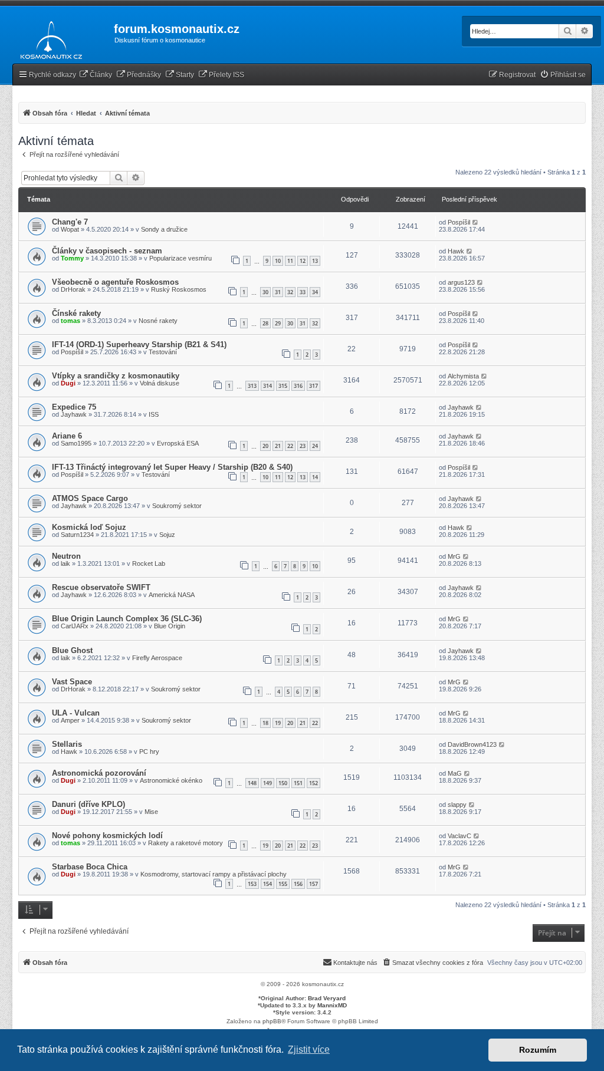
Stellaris (67, 744)
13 (315, 261)
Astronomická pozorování (99, 773)
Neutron (66, 556)
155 (282, 884)
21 (278, 446)
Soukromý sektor (177, 505)
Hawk (456, 251)
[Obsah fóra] (48, 38)
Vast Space (72, 681)
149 (267, 783)
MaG (455, 773)
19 (278, 723)
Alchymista (463, 376)
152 (313, 783)
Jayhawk (74, 414)
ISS (154, 414)
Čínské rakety (76, 313)
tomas (70, 320)
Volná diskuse (159, 383)
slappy (457, 804)
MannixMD (332, 1005)
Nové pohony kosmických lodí (107, 835)
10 (278, 261)
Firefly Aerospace (157, 657)
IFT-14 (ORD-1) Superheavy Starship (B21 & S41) (139, 344)
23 (303, 446)
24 (315, 446)
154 (267, 884)
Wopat (70, 229)
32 (290, 292)
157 (313, 884)
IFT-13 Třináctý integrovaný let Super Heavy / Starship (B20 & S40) (172, 467)
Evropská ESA (178, 443)
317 (313, 386)
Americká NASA (172, 594)
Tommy (72, 258)
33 (303, 292)
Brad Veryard (327, 998)
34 (315, 292)
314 (267, 386)
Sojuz (167, 534)
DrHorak (73, 289)
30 (265, 292)
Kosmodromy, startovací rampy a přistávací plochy (213, 874)
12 (303, 261)
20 (265, 446)
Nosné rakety (158, 320)
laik (65, 563)
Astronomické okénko (171, 780)
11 (290, 261)
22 (290, 446)
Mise (151, 811)
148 (252, 783)
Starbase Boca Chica (89, 866)
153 (252, 884)
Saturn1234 (77, 534)
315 (282, 386)
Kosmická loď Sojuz (89, 527)
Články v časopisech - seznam (107, 250)
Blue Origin (169, 626)
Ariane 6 (67, 435)
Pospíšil (459, 222)
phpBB (271, 1021)
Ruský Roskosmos (178, 289)
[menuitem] (95, 75)
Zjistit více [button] (309, 1049)
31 (278, 292)
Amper (70, 720)
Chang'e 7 (70, 222)
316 (298, 386)
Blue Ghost (72, 650)
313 (252, 386)
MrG (454, 556)
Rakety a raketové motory (185, 842)
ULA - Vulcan (76, 712)
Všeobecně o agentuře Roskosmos (115, 282)
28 (265, 323)
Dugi (68, 383)
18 (265, 723)
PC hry (149, 751)
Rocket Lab (148, 563)
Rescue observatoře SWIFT (101, 587)
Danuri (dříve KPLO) (88, 804)
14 (315, 477)
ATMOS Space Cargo (90, 498)
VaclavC (459, 835)
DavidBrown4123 (472, 744)
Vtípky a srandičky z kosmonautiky (115, 375)
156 (298, 884)
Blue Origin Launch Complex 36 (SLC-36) (127, 618)
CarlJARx (74, 626)
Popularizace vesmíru (180, 258)
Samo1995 (76, 443)
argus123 (461, 282)
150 (282, 783)
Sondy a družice (164, 229)
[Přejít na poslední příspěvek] (476, 222)
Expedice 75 (74, 407)
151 (298, 783)
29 (278, 323)
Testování (163, 351)
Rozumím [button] (537, 1049)
